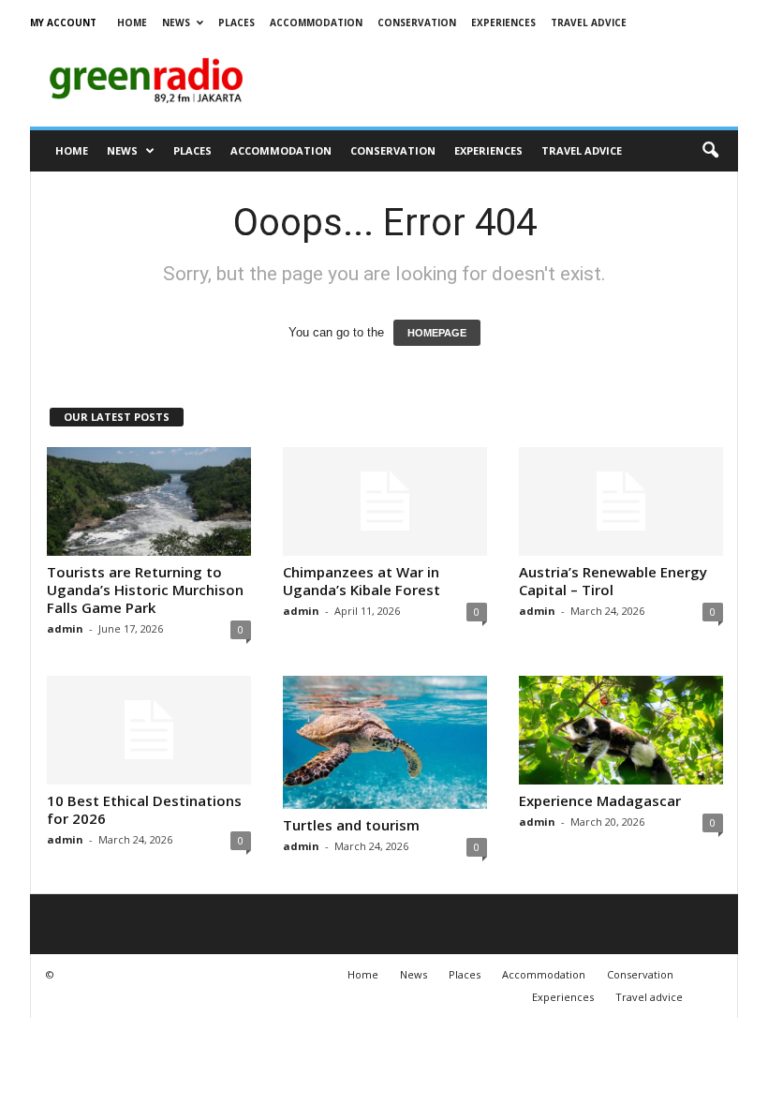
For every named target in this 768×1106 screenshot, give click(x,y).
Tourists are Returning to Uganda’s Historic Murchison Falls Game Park (145, 589)
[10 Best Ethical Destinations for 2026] (149, 730)
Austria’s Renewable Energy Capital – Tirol (613, 580)
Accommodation (316, 22)
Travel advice (589, 22)
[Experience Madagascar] (621, 730)
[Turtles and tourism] (385, 742)
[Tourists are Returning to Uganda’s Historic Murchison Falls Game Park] (149, 501)
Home (132, 22)
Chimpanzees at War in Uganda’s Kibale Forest (361, 580)
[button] (710, 151)
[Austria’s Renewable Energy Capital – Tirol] (621, 501)
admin (65, 628)
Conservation (416, 22)
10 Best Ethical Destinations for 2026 (144, 809)
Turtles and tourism (351, 824)
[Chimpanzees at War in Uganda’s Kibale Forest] (385, 501)
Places (236, 22)
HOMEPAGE (436, 332)
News (176, 22)
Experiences (503, 22)
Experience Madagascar (600, 800)
